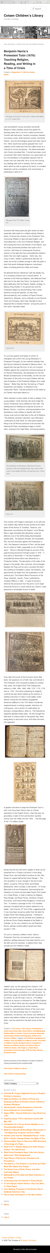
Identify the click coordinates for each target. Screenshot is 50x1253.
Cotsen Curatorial (29, 1033)
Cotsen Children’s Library (23, 15)
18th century (26, 1028)
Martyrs (40, 1050)
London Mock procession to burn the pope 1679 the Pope (21, 1048)
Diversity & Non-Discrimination (25, 1249)
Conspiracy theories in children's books (22, 1044)
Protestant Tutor (10, 1052)
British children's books (13, 1033)
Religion (13, 1038)
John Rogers (22, 1047)
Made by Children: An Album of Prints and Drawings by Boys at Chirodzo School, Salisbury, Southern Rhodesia (24, 1102)
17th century (16, 1028)
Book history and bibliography (34, 1031)
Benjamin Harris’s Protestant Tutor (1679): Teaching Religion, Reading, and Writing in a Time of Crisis (20, 59)
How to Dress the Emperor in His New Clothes (23, 1194)
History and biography (22, 1035)
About (6, 1204)
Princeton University (38, 1231)
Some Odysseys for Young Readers (18, 1110)
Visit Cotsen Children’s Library (15, 1068)
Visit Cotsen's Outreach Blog (15, 1073)
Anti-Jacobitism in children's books (24, 1040)
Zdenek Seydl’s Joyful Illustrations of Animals (23, 1107)
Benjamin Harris (25, 1043)
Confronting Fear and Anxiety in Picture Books (23, 1180)
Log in (6, 1217)
